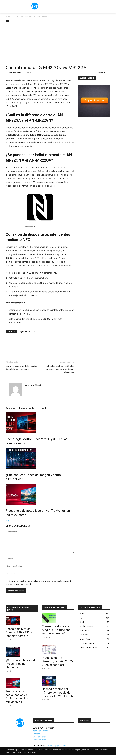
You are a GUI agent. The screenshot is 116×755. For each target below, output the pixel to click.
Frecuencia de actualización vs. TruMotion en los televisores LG (17, 697)
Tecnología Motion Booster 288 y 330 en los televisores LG (20, 632)
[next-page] (9, 521)
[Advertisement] (58, 44)
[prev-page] (7, 521)
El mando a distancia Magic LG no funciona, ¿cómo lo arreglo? (56, 630)
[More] (35, 349)
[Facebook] (8, 349)
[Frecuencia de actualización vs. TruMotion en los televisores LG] (40, 494)
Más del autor (40, 408)
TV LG (35, 332)
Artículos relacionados (19, 408)
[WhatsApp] (28, 349)
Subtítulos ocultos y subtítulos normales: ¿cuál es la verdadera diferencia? (59, 369)
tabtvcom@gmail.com (56, 745)
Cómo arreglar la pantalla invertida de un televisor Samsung (21, 367)
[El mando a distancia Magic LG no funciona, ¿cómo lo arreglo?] (58, 618)
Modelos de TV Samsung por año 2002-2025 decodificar (57, 661)
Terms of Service (40, 730)
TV (14, 17)
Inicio (8, 17)
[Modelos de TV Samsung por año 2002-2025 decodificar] (58, 649)
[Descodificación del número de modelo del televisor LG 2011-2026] (58, 681)
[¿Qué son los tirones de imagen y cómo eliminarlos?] (40, 458)
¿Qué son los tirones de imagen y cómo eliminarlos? (21, 663)
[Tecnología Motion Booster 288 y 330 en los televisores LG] (40, 422)
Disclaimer (37, 733)
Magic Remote (24, 332)
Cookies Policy (39, 736)
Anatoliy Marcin (15, 72)
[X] (15, 349)
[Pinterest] (21, 349)
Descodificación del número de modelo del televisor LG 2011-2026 (57, 692)
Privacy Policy (39, 739)
